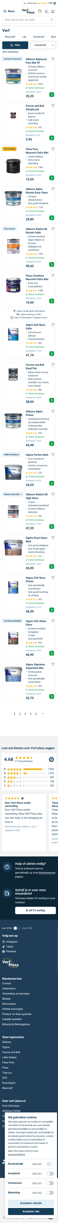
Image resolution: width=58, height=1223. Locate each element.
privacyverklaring (16, 1154)
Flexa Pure (8, 1062)
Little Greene (9, 1057)
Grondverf (38, 36)
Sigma (6, 1047)
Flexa (5, 1067)
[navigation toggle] (4, 11)
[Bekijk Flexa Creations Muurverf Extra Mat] (29, 290)
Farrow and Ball (11, 1052)
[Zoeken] (52, 20)
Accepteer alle (31, 1211)
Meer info (37, 1164)
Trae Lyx (7, 1072)
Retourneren (9, 1004)
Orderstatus (8, 988)
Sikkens (6, 1042)
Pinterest (11, 951)
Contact (6, 983)
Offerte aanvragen (12, 1009)
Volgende (43, 714)
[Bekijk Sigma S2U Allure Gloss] (29, 638)
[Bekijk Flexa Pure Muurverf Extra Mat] (29, 164)
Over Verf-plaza (11, 1105)
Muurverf (10, 36)
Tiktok (9, 946)
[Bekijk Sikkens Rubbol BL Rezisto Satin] (29, 248)
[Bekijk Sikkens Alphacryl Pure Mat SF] (29, 78)
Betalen (6, 998)
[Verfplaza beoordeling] (29, 759)
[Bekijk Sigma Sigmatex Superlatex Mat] (29, 682)
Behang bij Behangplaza (16, 1024)
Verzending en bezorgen (15, 993)
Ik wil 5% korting (35, 910)
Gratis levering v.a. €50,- (16, 3)
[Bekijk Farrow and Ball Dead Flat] (29, 384)
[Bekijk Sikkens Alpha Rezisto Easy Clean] (29, 204)
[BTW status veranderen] (17, 928)
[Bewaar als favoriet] (53, 59)
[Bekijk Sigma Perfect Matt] (29, 470)
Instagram (12, 941)
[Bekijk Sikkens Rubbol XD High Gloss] (29, 512)
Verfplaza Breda (11, 1110)
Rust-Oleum (8, 1082)
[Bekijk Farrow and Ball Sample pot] (29, 123)
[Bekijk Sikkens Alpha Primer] (29, 429)
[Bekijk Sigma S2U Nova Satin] (29, 340)
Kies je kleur (40, 11)
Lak (24, 36)
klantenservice (47, 872)
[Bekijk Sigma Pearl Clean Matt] (29, 553)
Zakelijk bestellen (12, 1019)
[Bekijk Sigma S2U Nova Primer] (29, 595)
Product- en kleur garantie (16, 1014)
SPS (4, 1077)
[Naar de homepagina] (28, 11)
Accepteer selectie (31, 1203)
